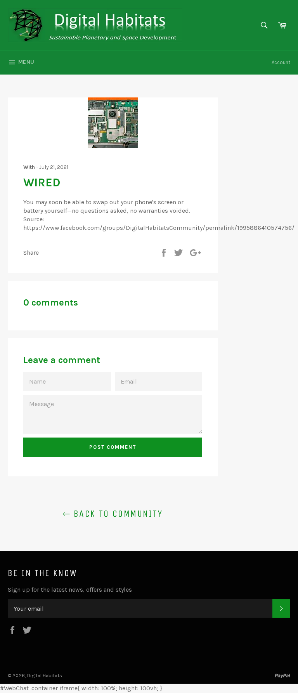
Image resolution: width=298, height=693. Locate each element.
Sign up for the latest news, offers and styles (70, 589)
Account (281, 62)
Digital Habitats (44, 675)
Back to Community (116, 513)
